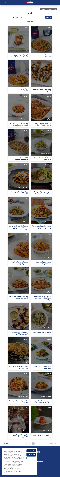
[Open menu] (56, 2)
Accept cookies (31, 450)
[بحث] (13, 2)
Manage (31, 457)
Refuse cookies (31, 454)
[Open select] (9, 17)
